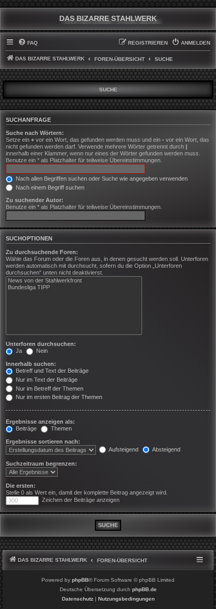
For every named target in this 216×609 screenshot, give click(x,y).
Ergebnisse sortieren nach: (43, 441)
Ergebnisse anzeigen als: (40, 421)
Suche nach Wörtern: (35, 133)
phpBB (80, 580)
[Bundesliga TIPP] (74, 287)
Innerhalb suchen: (31, 364)
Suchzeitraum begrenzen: (41, 463)
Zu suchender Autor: (34, 200)
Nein (41, 351)
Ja (18, 351)
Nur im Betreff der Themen (48, 388)
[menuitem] (28, 43)
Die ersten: (21, 485)
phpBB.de (144, 589)
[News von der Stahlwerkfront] (74, 281)
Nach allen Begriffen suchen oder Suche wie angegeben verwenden (101, 178)
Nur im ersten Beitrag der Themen (58, 397)
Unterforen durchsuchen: (41, 344)
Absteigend (165, 449)
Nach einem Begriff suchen (49, 187)
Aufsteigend (122, 449)
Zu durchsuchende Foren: (42, 252)
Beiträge (25, 428)
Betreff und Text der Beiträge (51, 371)
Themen (60, 428)
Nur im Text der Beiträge (46, 379)
